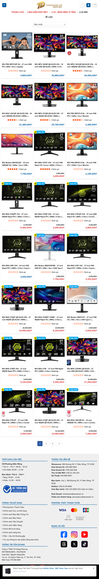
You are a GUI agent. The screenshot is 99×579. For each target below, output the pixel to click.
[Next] (59, 443)
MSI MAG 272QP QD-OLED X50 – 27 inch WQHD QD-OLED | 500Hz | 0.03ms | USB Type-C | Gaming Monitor (16, 318)
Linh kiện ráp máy (37, 12)
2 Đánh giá (55, 120)
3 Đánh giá (88, 71)
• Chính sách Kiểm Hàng (12, 525)
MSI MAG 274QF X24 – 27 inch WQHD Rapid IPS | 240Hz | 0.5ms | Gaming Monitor (15, 370)
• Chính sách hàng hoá (11, 532)
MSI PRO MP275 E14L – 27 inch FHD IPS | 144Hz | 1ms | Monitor (81, 115)
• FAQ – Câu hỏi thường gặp (13, 536)
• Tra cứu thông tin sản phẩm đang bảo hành (20, 540)
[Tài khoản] (88, 5)
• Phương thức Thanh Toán (13, 507)
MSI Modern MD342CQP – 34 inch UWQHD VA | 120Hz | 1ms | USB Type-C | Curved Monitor (15, 164)
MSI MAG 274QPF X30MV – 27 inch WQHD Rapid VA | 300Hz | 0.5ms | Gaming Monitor (49, 318)
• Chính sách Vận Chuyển (12, 521)
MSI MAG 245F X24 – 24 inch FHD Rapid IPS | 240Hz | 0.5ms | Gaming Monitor (16, 267)
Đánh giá (22, 71)
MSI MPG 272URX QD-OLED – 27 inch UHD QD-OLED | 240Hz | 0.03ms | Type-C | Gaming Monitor (81, 370)
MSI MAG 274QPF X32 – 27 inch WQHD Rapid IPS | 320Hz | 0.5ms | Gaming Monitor (15, 215)
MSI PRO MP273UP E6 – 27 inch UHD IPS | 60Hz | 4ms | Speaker (17, 65)
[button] (4, 5)
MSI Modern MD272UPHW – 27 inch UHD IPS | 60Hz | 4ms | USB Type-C (49, 267)
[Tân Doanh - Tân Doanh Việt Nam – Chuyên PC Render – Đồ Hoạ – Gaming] (49, 5)
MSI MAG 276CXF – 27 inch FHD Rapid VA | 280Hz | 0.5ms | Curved (15, 421)
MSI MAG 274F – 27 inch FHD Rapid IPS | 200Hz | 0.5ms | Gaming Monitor (49, 370)
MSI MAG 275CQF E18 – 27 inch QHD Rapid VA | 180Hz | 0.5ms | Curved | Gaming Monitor (82, 215)
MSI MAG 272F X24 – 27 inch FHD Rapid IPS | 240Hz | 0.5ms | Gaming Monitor (81, 267)
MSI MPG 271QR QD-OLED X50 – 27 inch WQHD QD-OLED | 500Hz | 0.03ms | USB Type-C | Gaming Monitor (49, 115)
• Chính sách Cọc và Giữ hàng (14, 511)
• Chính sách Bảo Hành (11, 518)
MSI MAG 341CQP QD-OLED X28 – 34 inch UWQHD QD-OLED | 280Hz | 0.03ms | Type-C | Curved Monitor (17, 115)
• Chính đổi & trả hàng (11, 529)
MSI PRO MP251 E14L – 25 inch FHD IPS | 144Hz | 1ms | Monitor (81, 164)
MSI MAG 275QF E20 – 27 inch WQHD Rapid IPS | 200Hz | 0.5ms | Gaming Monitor (48, 215)
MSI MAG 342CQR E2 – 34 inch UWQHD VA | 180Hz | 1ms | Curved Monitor (81, 421)
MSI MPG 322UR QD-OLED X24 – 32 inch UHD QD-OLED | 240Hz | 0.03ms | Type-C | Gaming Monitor (49, 65)
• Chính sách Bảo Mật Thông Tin (15, 514)
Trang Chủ (17, 12)
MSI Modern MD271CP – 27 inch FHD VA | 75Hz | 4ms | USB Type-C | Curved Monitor (82, 318)
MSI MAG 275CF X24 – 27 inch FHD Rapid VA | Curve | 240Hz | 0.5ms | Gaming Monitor (49, 164)
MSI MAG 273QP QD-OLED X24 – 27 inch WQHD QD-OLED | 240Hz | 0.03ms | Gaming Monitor (49, 421)
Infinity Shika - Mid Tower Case (55, 568)
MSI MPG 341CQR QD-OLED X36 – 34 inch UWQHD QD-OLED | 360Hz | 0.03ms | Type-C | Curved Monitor (82, 65)
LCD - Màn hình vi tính (63, 12)
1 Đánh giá (22, 120)
